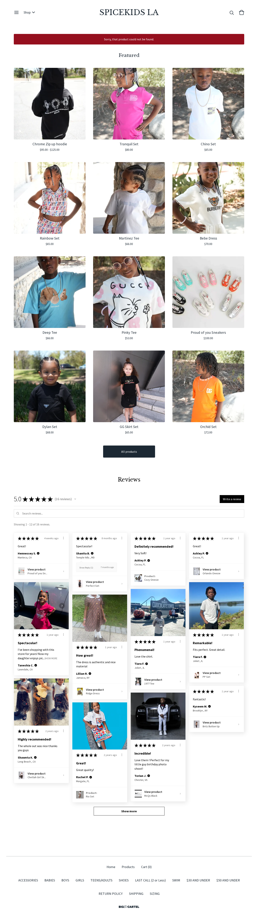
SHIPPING (136, 893)
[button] (75, 499)
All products (129, 451)
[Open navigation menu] (16, 12)
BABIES (49, 880)
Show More (51, 658)
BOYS (65, 880)
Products (128, 867)
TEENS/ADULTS (101, 880)
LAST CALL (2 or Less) (150, 880)
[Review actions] (63, 538)
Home (111, 867)
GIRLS (80, 880)
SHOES (124, 880)
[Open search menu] (231, 12)
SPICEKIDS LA (129, 12)
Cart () (146, 867)
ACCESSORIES (28, 880)
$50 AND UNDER (228, 880)
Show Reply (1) (86, 567)
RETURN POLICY (111, 893)
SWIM (176, 880)
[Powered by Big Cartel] (129, 907)
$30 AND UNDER (198, 880)
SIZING (155, 893)
